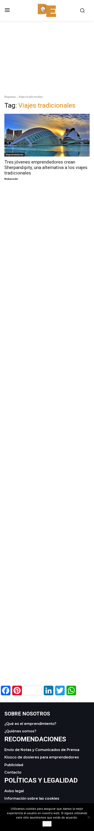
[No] (88, 817)
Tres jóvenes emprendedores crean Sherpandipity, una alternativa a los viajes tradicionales (45, 167)
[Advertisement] (47, 51)
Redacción (11, 178)
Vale (47, 824)
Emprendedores (14, 154)
